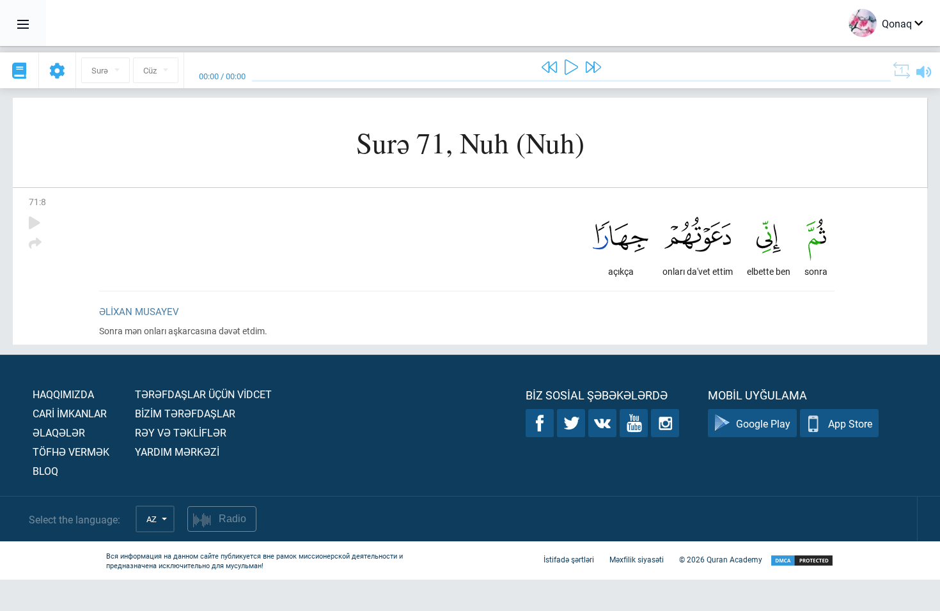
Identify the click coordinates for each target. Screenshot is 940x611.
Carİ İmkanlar (70, 413)
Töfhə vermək (71, 451)
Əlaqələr (59, 432)
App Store (850, 423)
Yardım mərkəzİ (177, 451)
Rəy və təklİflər (180, 432)
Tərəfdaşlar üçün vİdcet (203, 394)
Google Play (763, 423)
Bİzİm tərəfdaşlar (185, 413)
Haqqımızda (63, 394)
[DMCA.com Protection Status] (802, 561)
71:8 (37, 202)
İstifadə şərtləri (569, 559)
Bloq (45, 470)
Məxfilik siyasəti (636, 559)
